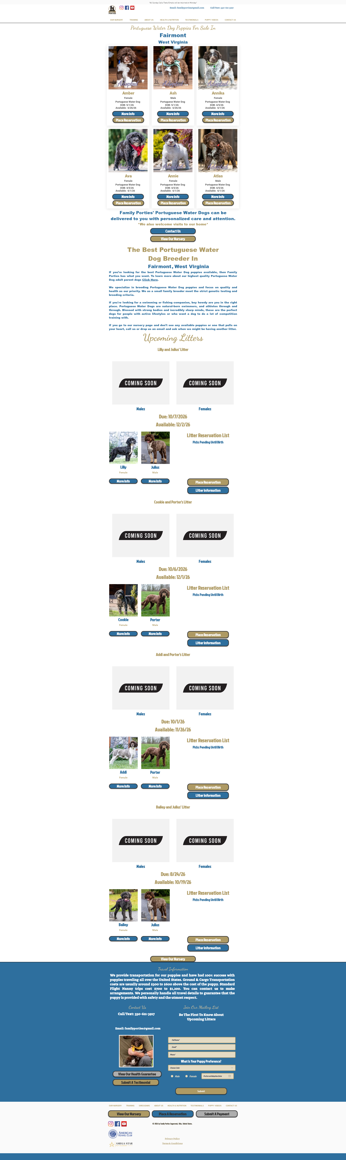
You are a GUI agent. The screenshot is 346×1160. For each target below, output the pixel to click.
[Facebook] (127, 8)
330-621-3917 (227, 7)
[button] (208, 490)
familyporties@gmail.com (190, 7)
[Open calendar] (230, 1076)
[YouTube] (132, 8)
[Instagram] (121, 8)
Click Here (150, 279)
